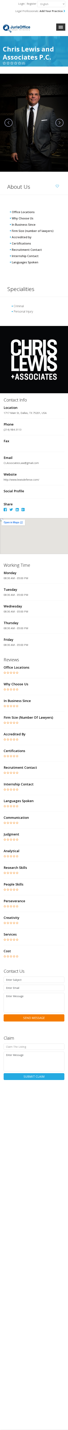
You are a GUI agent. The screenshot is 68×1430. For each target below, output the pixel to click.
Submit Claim (34, 1077)
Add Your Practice (51, 11)
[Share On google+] (23, 510)
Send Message (34, 1018)
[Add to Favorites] (58, 185)
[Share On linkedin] (17, 510)
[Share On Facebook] (5, 510)
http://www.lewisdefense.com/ (22, 479)
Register (31, 4)
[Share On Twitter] (11, 510)
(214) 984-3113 (12, 429)
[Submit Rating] (5, 672)
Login (21, 4)
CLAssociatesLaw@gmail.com (21, 463)
